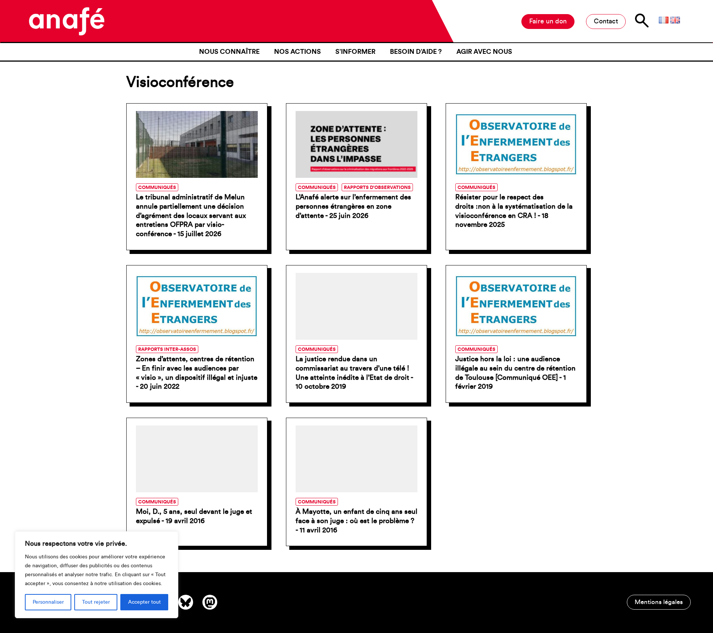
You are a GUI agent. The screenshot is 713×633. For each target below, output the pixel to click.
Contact (606, 21)
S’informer (355, 51)
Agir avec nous (484, 51)
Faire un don (548, 21)
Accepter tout (144, 602)
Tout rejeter (96, 602)
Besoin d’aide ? (416, 51)
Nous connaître (229, 51)
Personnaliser (48, 602)
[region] (96, 574)
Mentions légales (659, 602)
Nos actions (297, 51)
